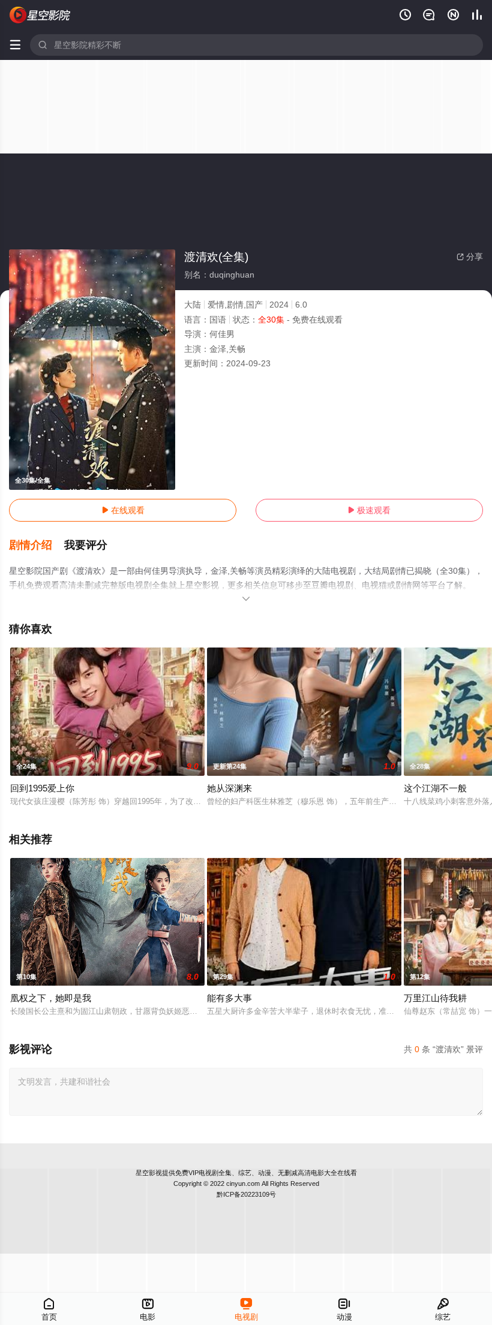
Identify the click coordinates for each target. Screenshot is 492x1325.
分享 (470, 256)
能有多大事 (229, 998)
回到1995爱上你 (42, 788)
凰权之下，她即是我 (50, 998)
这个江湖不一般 (435, 788)
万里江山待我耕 (435, 998)
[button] (36, 546)
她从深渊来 (229, 788)
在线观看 (123, 510)
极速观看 (369, 510)
